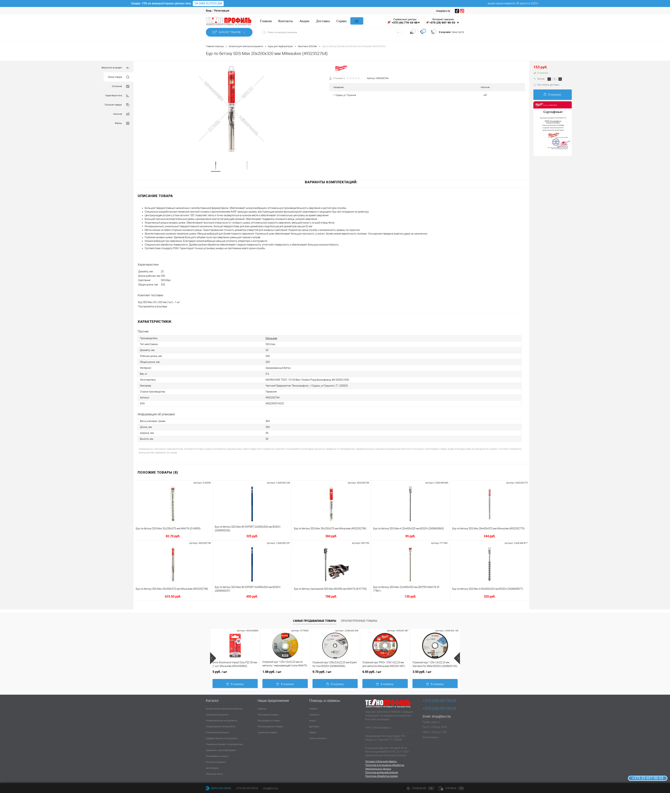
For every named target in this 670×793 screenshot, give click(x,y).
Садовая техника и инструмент (222, 738)
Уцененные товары (267, 732)
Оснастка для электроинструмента (224, 708)
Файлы (118, 123)
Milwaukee (271, 338)
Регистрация (221, 10)
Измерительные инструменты (221, 720)
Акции (304, 21)
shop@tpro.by (441, 716)
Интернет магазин (444, 21)
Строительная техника (217, 732)
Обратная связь (220, 788)
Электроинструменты (217, 714)
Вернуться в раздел (112, 67)
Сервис (341, 21)
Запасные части (214, 774)
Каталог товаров (230, 32)
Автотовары (212, 768)
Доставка (323, 21)
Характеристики (113, 95)
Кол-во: (541, 78)
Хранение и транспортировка (221, 750)
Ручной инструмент (216, 762)
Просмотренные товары (359, 621)
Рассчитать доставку (548, 84)
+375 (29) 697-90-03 (247, 788)
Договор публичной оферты (381, 761)
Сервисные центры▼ (405, 21)
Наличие (117, 114)
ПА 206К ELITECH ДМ (208, 3)
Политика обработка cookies (381, 776)
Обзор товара (115, 77)
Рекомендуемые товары (270, 726)
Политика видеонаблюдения (381, 772)
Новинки (262, 708)
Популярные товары (268, 714)
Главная (266, 21)
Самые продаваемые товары (314, 621)
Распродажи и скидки (269, 720)
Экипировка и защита (217, 756)
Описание (117, 86)
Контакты (285, 21)
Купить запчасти (317, 738)
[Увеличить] (231, 108)
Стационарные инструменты (221, 726)
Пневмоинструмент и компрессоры (224, 744)
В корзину (554, 94)
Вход (208, 10)
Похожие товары (113, 104)
